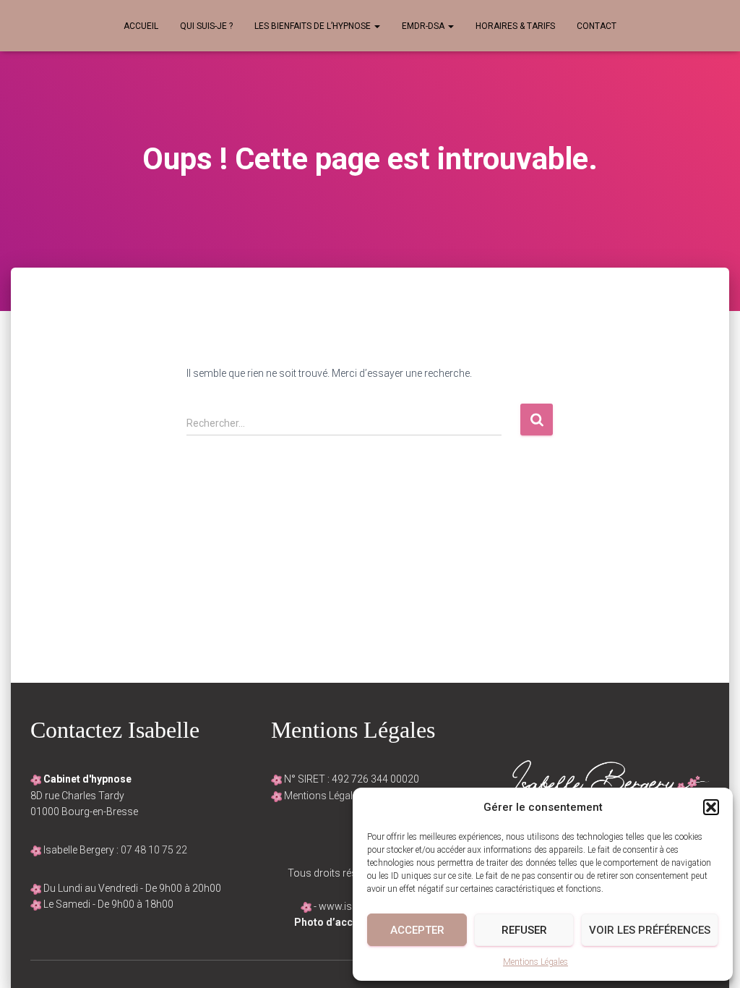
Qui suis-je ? (206, 26)
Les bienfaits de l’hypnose (313, 26)
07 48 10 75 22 (154, 850)
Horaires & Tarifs (515, 26)
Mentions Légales (535, 962)
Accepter (417, 930)
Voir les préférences (649, 930)
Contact (596, 26)
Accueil (141, 26)
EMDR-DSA (424, 26)
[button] (711, 807)
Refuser (524, 930)
